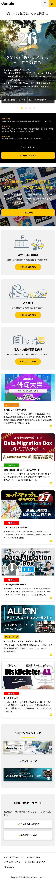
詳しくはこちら (28, 266)
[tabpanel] (28, 60)
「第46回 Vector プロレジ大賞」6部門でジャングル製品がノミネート (25, 138)
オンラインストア (28, 155)
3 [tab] (30, 108)
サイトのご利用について (14, 857)
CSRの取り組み (34, 857)
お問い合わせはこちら (28, 824)
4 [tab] (34, 108)
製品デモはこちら (28, 835)
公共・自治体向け (9, 100)
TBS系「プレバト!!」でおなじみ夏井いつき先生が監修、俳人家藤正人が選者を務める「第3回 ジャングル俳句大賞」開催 (27, 130)
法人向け (22, 100)
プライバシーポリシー (13, 862)
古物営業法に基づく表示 (35, 862)
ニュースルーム (29, 147)
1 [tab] (22, 108)
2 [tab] (26, 108)
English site (9, 867)
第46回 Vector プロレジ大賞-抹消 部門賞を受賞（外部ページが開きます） (27, 121)
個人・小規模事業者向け (37, 100)
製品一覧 (28, 212)
